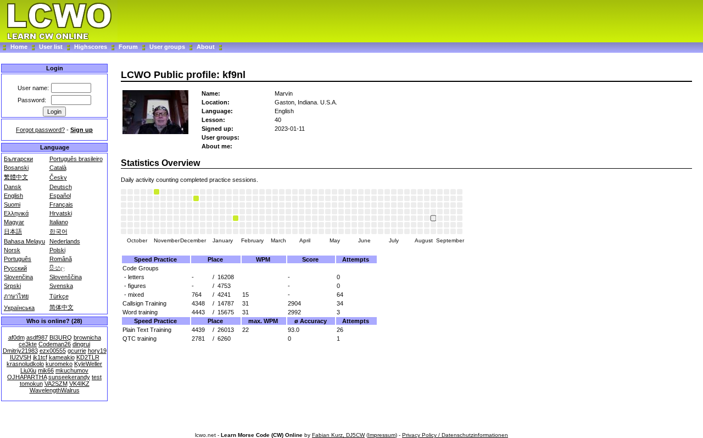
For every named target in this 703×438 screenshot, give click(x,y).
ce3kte (28, 344)
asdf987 (37, 337)
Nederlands (64, 241)
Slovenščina (65, 277)
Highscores (90, 46)
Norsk (12, 250)
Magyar (14, 222)
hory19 (97, 350)
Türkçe (59, 296)
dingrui (81, 344)
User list (51, 46)
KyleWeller (88, 364)
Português (17, 259)
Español (60, 195)
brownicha (87, 337)
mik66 (46, 370)
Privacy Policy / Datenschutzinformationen (455, 435)
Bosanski (16, 167)
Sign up (81, 129)
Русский (15, 268)
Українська (19, 307)
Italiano (58, 222)
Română (60, 259)
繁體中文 (16, 177)
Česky (58, 177)
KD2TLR (87, 357)
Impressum (381, 435)
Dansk (12, 187)
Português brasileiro (76, 159)
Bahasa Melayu (24, 241)
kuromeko (59, 364)
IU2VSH (20, 357)
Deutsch (60, 187)
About (206, 46)
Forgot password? (40, 129)
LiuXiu (28, 370)
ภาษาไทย (16, 296)
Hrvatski (60, 213)
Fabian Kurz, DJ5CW (338, 435)
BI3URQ (60, 337)
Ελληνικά (16, 213)
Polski (57, 250)
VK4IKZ (79, 383)
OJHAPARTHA (27, 377)
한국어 (58, 231)
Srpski (12, 285)
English (13, 195)
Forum (129, 46)
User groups (167, 46)
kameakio (62, 357)
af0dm (16, 337)
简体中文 (61, 307)
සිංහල (57, 267)
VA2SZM (56, 383)
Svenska (61, 285)
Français (61, 204)
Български (18, 159)
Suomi (12, 204)
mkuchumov (71, 370)
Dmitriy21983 (20, 350)
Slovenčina (18, 277)
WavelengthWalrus (55, 390)
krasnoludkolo (25, 364)
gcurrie (77, 350)
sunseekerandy (69, 377)
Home (18, 46)
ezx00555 (53, 350)
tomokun (31, 383)
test (97, 377)
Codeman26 (54, 344)
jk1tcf (40, 357)
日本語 (13, 231)
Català (57, 167)
